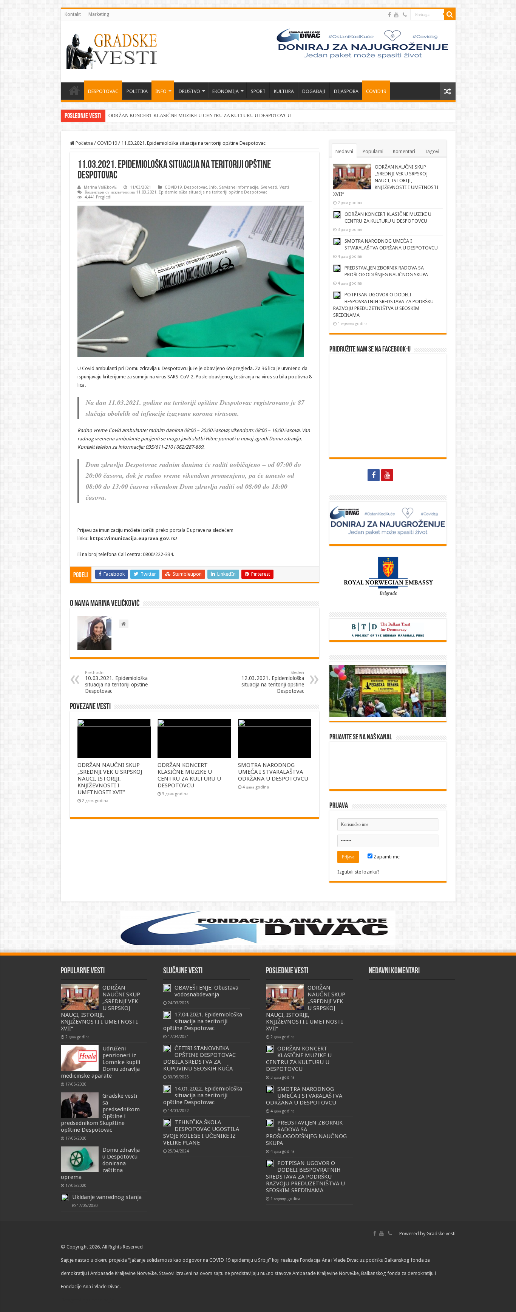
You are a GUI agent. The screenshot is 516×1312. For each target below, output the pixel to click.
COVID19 (376, 91)
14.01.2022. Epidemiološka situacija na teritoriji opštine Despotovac (202, 1095)
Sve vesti (269, 187)
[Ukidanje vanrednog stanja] (64, 1197)
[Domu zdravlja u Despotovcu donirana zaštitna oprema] (80, 1159)
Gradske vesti (441, 1233)
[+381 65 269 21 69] (405, 14)
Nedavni (344, 151)
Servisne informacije (238, 187)
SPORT (258, 91)
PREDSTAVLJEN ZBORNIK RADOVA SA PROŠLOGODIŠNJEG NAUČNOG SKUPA (306, 1132)
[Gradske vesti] (113, 50)
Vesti (284, 187)
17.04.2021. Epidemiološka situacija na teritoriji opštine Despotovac (202, 1021)
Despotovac (195, 187)
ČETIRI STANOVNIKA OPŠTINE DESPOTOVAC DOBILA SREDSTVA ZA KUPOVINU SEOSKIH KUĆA (199, 1058)
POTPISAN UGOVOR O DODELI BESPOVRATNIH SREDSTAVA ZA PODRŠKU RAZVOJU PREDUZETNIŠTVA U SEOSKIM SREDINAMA (305, 1177)
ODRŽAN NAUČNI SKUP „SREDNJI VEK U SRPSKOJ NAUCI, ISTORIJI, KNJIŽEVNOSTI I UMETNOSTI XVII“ (109, 779)
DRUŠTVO (189, 91)
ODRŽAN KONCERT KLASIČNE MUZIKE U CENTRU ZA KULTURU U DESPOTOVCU (199, 115)
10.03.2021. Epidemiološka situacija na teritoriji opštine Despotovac (116, 682)
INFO (161, 91)
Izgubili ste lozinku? (358, 872)
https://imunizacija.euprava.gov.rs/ (133, 538)
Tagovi (432, 151)
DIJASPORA (346, 91)
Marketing (98, 14)
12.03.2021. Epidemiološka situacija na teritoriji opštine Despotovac (272, 682)
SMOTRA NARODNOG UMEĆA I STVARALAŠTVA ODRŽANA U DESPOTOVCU (273, 772)
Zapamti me (386, 857)
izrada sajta (101, 1300)
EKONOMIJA (225, 91)
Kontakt (73, 14)
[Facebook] (389, 14)
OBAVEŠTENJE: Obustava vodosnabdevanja (206, 991)
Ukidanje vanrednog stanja (107, 1197)
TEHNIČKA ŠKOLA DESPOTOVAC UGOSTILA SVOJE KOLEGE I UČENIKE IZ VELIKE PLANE (201, 1132)
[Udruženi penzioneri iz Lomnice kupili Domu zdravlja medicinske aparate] (80, 1058)
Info (213, 187)
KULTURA (284, 91)
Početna (83, 143)
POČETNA (74, 90)
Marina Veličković (100, 187)
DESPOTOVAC (103, 91)
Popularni (373, 151)
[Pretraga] (450, 14)
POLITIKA (137, 91)
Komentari (404, 151)
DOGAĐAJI (314, 91)
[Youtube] (396, 14)
